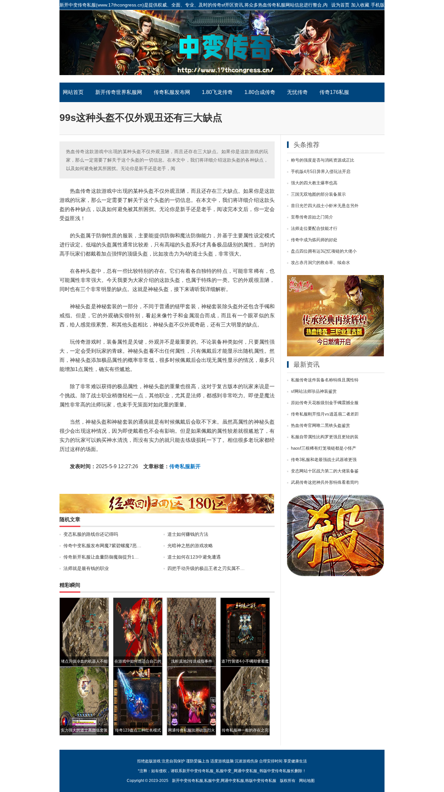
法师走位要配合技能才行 (314, 228)
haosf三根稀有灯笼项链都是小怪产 (323, 448)
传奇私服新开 (185, 466)
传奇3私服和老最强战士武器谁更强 (324, 459)
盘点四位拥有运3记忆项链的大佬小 (324, 251)
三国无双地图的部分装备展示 (318, 194)
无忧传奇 (297, 92)
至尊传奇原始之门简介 (312, 217)
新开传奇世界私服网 (118, 92)
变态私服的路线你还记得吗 (90, 534)
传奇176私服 (334, 92)
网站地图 (307, 780)
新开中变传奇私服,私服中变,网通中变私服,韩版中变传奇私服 (224, 780)
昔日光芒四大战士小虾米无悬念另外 (325, 206)
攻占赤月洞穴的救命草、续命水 (320, 262)
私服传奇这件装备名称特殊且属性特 (325, 380)
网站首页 (73, 92)
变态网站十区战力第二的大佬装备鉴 (325, 471)
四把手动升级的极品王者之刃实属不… (206, 568)
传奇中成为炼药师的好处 (314, 240)
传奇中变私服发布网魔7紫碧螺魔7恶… (102, 545)
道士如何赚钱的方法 (187, 534)
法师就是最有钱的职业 (86, 568)
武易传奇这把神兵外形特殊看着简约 (325, 482)
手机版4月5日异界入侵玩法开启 (320, 171)
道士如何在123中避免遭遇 (194, 557)
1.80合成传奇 (259, 92)
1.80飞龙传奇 (217, 92)
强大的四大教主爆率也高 (314, 183)
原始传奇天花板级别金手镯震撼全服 (325, 403)
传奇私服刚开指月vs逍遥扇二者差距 (325, 414)
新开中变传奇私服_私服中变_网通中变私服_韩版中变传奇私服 (222, 46)
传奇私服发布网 (172, 92)
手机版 (378, 4)
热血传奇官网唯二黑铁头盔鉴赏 (320, 425)
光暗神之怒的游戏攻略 (190, 545)
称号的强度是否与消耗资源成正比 (322, 160)
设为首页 (340, 4)
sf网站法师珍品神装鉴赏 (314, 391)
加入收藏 (360, 4)
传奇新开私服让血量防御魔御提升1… (101, 557)
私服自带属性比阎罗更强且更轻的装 (325, 437)
